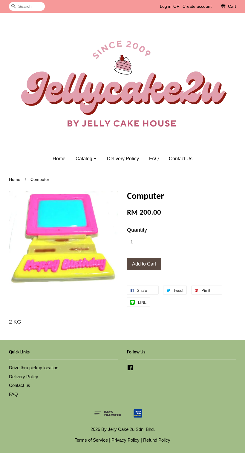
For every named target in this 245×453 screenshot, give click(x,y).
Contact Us (180, 158)
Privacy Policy (125, 440)
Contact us (19, 385)
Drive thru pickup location (33, 367)
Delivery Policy (123, 158)
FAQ (154, 158)
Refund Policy (156, 440)
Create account (197, 6)
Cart (232, 6)
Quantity (137, 230)
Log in (166, 6)
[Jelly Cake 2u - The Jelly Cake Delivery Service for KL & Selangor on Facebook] (130, 368)
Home (59, 158)
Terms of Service (91, 440)
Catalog (85, 158)
